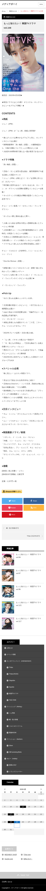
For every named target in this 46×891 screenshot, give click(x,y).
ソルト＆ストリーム (15, 726)
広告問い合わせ (7, 882)
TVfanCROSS (13, 674)
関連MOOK (12, 732)
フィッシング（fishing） (15, 706)
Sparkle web (9, 859)
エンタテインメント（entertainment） (19, 661)
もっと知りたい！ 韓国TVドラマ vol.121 (28, 603)
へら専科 (12, 713)
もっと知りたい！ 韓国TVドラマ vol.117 (28, 620)
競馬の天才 (12, 765)
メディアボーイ (16, 888)
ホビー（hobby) (12, 758)
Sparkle (11, 687)
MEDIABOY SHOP (11, 855)
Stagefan (12, 680)
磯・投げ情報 (13, 719)
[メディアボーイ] (9, 4)
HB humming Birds (15, 752)
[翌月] (41, 789)
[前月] (5, 789)
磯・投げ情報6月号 (12, 528)
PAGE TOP (25, 875)
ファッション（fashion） (15, 739)
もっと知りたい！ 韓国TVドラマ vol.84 (28, 555)
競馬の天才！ (28, 859)
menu (41, 4)
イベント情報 (11, 654)
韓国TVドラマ (13, 11)
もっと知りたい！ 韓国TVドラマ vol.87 (28, 571)
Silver (11, 745)
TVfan (11, 667)
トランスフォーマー (15, 771)
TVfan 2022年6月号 (33, 536)
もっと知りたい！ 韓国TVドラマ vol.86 (28, 587)
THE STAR (12, 700)
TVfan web (27, 855)
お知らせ (10, 648)
